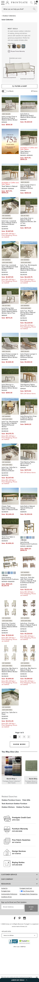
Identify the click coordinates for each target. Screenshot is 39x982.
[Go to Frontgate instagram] (24, 918)
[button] (3, 3)
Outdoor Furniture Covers (11, 800)
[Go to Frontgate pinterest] (19, 918)
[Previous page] (10, 736)
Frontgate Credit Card (26, 888)
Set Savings (6, 215)
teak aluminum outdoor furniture (14, 803)
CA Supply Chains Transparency (28, 894)
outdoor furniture (23, 807)
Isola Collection (7, 20)
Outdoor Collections (9, 16)
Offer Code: (16, 947)
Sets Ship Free (7, 218)
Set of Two (25, 215)
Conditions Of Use (6, 897)
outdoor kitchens (8, 807)
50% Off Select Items (28, 393)
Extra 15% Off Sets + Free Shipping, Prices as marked (9, 235)
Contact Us (4, 888)
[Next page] (28, 736)
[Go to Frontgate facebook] (14, 918)
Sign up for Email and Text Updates (13, 902)
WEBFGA (23, 947)
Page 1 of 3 (19, 732)
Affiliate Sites (6, 931)
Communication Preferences (9, 894)
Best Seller (6, 114)
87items (34, 91)
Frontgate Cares (5, 891)
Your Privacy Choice (28, 891)
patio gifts (26, 800)
